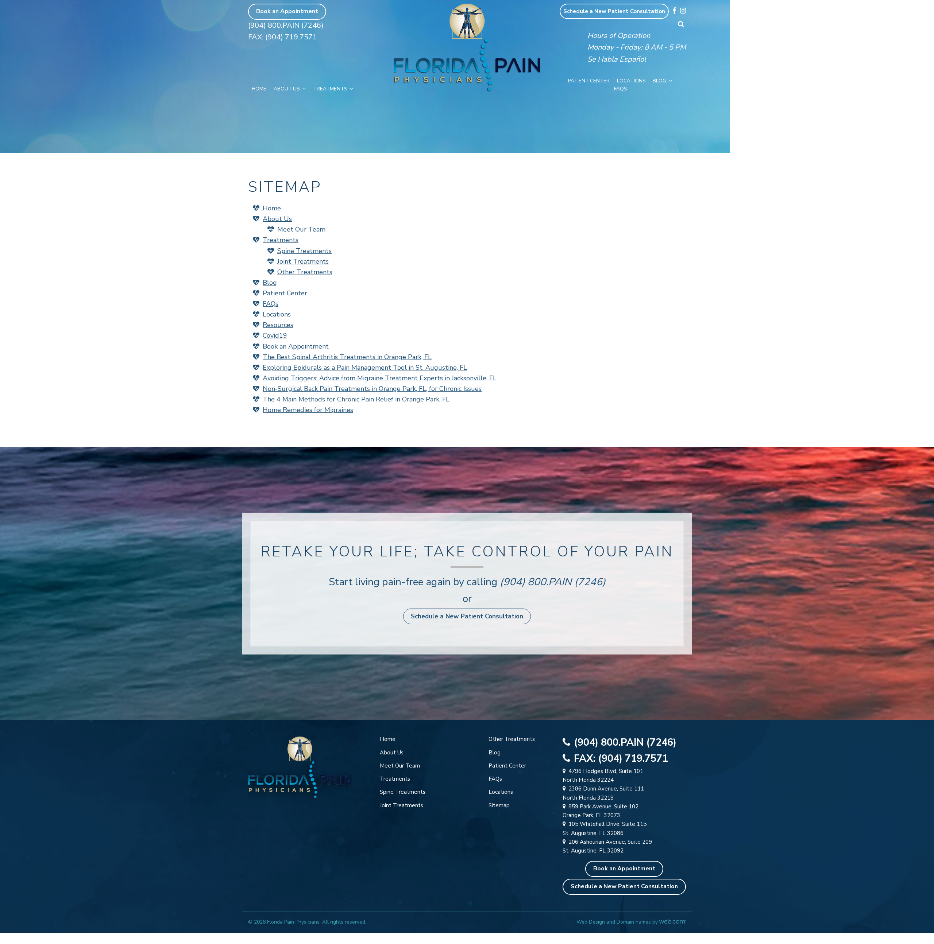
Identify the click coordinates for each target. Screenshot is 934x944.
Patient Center (589, 80)
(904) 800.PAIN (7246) (286, 25)
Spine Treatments (304, 250)
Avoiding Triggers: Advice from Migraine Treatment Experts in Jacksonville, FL (380, 378)
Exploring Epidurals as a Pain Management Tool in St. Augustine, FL (365, 367)
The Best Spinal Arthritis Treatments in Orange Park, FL (347, 357)
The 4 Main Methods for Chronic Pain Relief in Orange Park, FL (356, 399)
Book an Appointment (287, 11)
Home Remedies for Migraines (308, 409)
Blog (659, 80)
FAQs (620, 88)
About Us (287, 88)
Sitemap (499, 805)
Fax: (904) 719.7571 (282, 37)
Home (259, 88)
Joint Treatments (303, 261)
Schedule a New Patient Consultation (614, 11)
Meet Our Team (301, 229)
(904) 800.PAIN (536, 582)
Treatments (330, 88)
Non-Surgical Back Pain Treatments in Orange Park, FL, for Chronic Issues (372, 388)
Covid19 (275, 335)
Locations (631, 80)
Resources (278, 325)
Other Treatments (304, 272)
